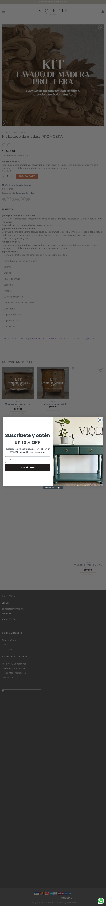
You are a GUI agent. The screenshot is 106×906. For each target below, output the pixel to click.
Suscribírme (27, 467)
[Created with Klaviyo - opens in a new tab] (53, 487)
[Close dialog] (100, 420)
